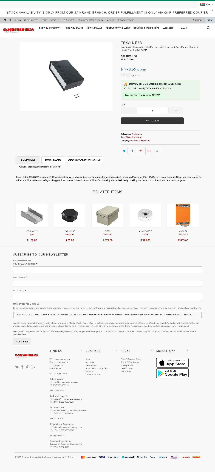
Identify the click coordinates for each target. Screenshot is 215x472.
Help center (68, 20)
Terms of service (126, 20)
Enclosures (137, 134)
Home (44, 20)
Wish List (110, 20)
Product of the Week (118, 28)
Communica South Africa (33, 457)
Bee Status (126, 371)
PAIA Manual (127, 368)
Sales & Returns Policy (131, 359)
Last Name (19, 290)
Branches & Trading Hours (90, 20)
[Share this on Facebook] (132, 151)
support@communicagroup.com (67, 399)
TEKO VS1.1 (32, 215)
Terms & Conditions (130, 362)
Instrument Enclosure (140, 140)
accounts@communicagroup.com (67, 444)
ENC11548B (69, 215)
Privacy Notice (127, 365)
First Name (20, 277)
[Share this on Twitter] (124, 151)
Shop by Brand (74, 28)
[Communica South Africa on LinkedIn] (19, 20)
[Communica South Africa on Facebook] (10, 20)
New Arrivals (94, 28)
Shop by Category (49, 28)
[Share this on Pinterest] (140, 151)
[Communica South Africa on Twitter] (5, 20)
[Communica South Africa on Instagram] (15, 20)
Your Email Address (25, 263)
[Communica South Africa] (18, 30)
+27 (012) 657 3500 (30, 20)
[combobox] (196, 28)
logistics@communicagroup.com (67, 427)
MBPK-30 (183, 215)
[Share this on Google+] (148, 151)
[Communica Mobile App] (172, 367)
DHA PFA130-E (145, 215)
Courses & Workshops (146, 28)
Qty (123, 104)
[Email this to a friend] (157, 151)
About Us (55, 20)
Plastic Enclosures (134, 137)
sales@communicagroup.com (66, 382)
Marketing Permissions (26, 304)
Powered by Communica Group (59, 457)
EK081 (107, 215)
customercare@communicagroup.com (70, 410)
